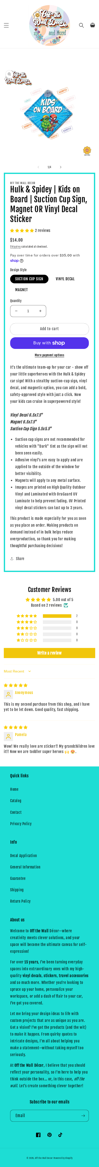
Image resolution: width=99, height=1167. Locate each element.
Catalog (15, 801)
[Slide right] (60, 167)
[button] (6, 25)
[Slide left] (38, 167)
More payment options (49, 355)
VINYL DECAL (65, 279)
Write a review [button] (49, 653)
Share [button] (20, 559)
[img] (16, 685)
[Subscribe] (83, 1116)
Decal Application (23, 856)
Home (14, 789)
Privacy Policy (20, 824)
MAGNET (21, 290)
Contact (16, 812)
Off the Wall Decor (44, 1158)
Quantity (16, 301)
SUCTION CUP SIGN (29, 279)
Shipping (15, 246)
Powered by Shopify (63, 1158)
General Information (25, 867)
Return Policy (20, 901)
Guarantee (17, 878)
